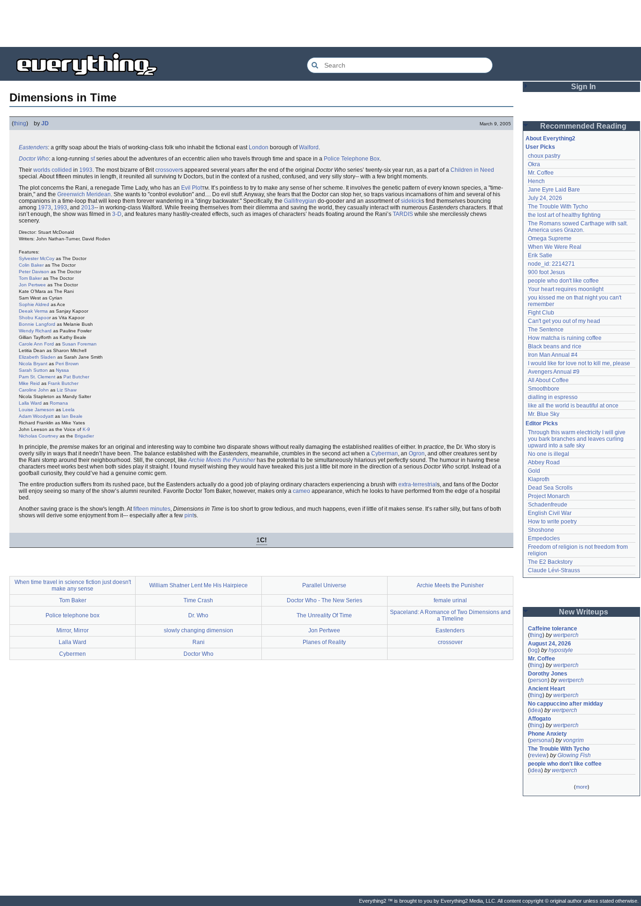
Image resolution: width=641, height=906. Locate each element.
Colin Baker (31, 265)
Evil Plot (191, 187)
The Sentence (546, 329)
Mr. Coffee (541, 172)
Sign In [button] (583, 87)
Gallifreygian (300, 201)
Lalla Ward (30, 403)
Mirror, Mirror (72, 630)
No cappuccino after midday (565, 703)
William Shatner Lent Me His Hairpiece (198, 585)
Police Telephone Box (352, 158)
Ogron (417, 453)
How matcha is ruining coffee (565, 338)
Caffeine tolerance (552, 628)
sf (93, 158)
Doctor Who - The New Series (324, 600)
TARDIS (403, 214)
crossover (167, 170)
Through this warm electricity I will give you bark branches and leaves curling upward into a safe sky (577, 439)
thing (20, 123)
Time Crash (198, 600)
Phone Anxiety (547, 733)
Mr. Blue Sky (543, 414)
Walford (309, 147)
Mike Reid (29, 383)
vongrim (573, 740)
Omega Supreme (550, 238)
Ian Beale (72, 416)
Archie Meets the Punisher (221, 460)
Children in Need (472, 170)
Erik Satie (540, 255)
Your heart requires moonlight (565, 289)
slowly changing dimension (198, 630)
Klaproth (538, 479)
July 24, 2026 (545, 198)
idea (535, 710)
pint (189, 515)
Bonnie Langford (37, 324)
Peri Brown (67, 363)
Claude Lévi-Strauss (554, 570)
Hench (536, 181)
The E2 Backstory (550, 562)
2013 (87, 207)
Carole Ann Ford (36, 343)
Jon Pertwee (32, 284)
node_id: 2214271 (551, 264)
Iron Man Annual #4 (553, 355)
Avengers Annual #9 (554, 372)
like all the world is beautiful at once (573, 405)
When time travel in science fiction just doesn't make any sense (73, 585)
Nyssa (62, 370)
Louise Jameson (36, 409)
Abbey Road (544, 462)
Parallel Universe (324, 585)
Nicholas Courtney (38, 435)
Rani (198, 642)
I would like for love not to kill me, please (579, 363)
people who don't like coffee (563, 280)
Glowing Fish (574, 755)
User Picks (540, 147)
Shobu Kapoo (34, 317)
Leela (68, 409)
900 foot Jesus (546, 272)
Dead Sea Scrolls (550, 487)
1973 (44, 207)
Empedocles (544, 538)
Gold (534, 471)
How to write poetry (552, 521)
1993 (85, 170)
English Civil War (550, 513)
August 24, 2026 (549, 643)
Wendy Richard (35, 330)
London (258, 147)
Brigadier (84, 435)
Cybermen (72, 654)
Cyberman (384, 453)
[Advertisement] (320, 23)
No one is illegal (548, 454)
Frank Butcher (63, 383)
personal (541, 740)
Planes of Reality (324, 642)
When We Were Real (554, 247)
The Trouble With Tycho (558, 206)
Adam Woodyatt (36, 416)
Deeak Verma (33, 311)
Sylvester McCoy (36, 258)
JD (45, 123)
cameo (301, 491)
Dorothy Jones (547, 673)
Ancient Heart (546, 688)
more (582, 787)
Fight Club (541, 312)
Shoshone (541, 530)
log (534, 650)
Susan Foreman (79, 343)
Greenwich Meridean (84, 194)
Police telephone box (72, 615)
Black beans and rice (554, 346)
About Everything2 (550, 138)
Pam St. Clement (37, 376)
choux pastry (544, 156)
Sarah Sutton (33, 370)
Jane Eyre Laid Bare (554, 189)
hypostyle (561, 650)
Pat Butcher (76, 376)
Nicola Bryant (33, 363)
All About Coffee (548, 380)
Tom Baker (30, 278)
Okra (534, 164)
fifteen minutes (151, 509)
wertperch (566, 635)
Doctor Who (34, 158)
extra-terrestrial (417, 484)
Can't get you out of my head (564, 321)
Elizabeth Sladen (37, 357)
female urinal (450, 600)
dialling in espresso (553, 397)
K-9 (86, 429)
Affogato (539, 718)
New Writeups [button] (583, 612)
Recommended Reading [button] (583, 126)
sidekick (411, 201)
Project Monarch (549, 496)
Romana (59, 403)
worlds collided (52, 170)
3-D (117, 214)
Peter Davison (34, 271)
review (538, 755)
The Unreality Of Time (324, 615)
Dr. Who (198, 615)
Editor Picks (542, 423)
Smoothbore (543, 388)
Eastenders (33, 147)
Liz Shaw (66, 389)
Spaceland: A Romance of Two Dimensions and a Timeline (450, 615)
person (539, 680)
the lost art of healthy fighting (564, 215)
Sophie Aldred (34, 304)
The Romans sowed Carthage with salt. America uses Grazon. (578, 226)
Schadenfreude (547, 504)
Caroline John (34, 389)
